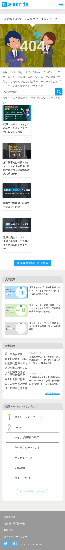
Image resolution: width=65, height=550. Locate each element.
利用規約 (8, 530)
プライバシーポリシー (15, 536)
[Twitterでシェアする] (5, 543)
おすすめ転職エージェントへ (32, 491)
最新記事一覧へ (52, 393)
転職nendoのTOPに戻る (34, 263)
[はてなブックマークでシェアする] (14, 543)
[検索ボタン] (58, 91)
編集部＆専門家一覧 (14, 523)
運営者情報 (10, 517)
